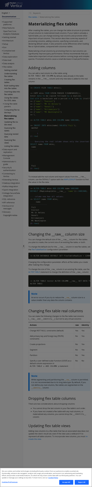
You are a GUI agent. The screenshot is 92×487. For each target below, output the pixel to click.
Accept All (66, 482)
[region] (46, 477)
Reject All (81, 482)
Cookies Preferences (10, 482)
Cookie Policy (53, 478)
